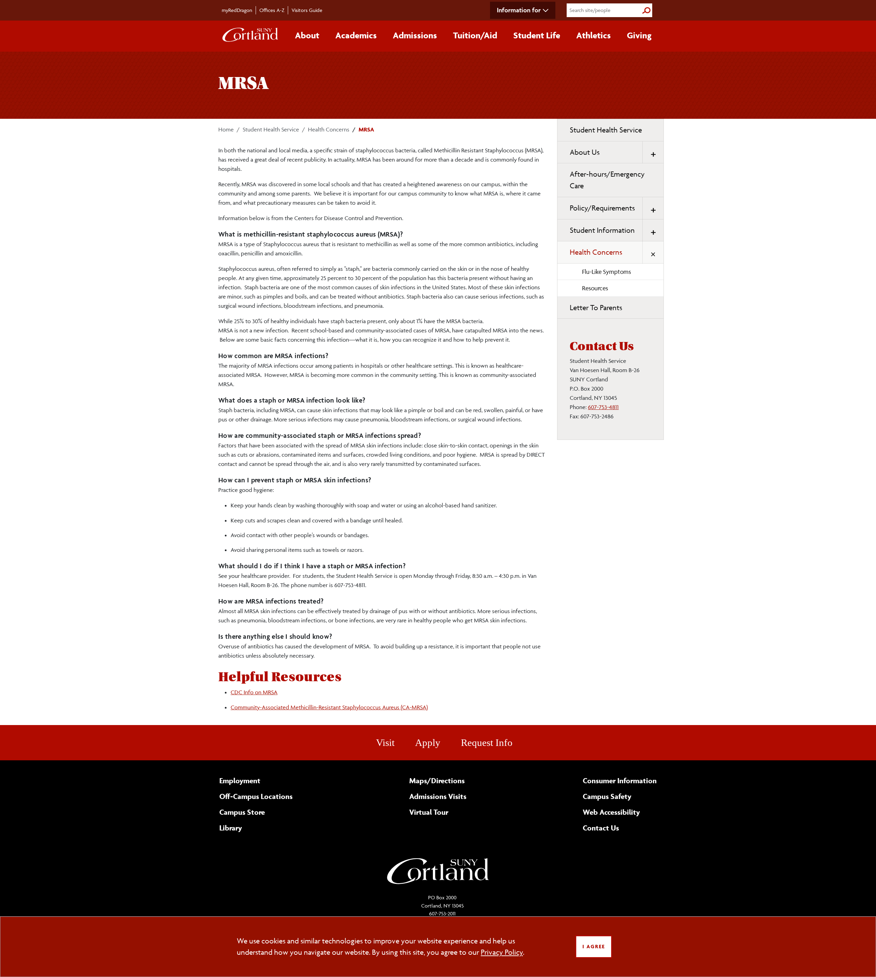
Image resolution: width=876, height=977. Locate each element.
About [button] (307, 35)
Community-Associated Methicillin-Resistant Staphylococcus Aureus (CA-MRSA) (329, 707)
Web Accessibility (611, 812)
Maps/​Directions (437, 780)
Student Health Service (271, 129)
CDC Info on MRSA (254, 692)
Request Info (487, 742)
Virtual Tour (428, 812)
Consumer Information (620, 780)
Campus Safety (607, 796)
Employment (239, 780)
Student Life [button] (536, 35)
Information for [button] (519, 10)
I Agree (593, 946)
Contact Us (601, 828)
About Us (585, 152)
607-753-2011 (442, 913)
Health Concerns (328, 129)
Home (226, 129)
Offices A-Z (271, 10)
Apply (427, 742)
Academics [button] (356, 35)
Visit (385, 742)
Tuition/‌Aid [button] (475, 35)
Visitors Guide (307, 10)
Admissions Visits (437, 796)
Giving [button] (639, 35)
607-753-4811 (603, 407)
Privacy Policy (502, 952)
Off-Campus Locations (256, 796)
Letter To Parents (596, 307)
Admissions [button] (415, 35)
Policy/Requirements (602, 208)
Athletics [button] (593, 35)
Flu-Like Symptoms (606, 271)
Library (230, 828)
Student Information (602, 230)
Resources (595, 288)
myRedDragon (237, 10)
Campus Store (242, 812)
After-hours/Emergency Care (607, 179)
